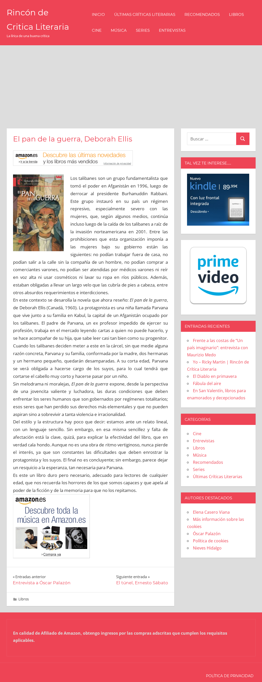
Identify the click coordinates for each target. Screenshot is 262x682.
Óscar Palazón (207, 533)
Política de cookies (210, 541)
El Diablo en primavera (215, 376)
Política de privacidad (230, 676)
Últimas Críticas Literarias (144, 14)
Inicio (98, 14)
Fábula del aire (207, 383)
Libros (236, 14)
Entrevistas (172, 30)
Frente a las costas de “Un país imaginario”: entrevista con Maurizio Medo (217, 348)
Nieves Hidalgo (207, 548)
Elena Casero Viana (211, 512)
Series (143, 30)
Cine (97, 30)
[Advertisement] (131, 83)
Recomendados (202, 14)
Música (119, 30)
